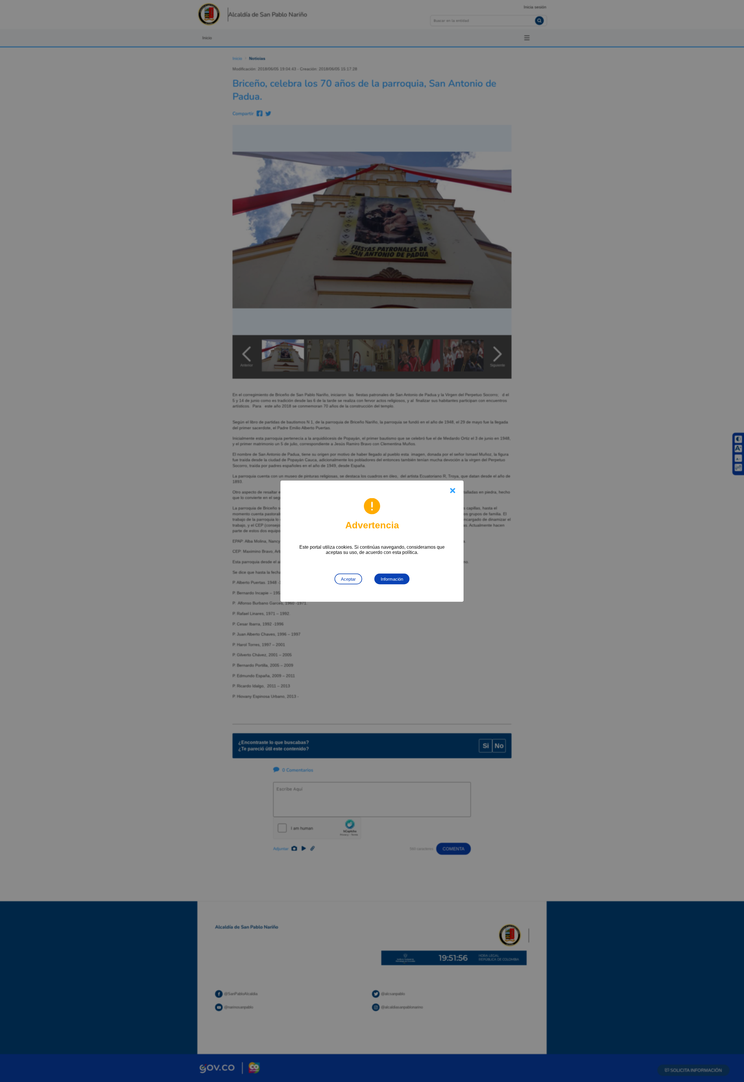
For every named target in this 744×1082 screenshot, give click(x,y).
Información (392, 578)
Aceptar (348, 578)
